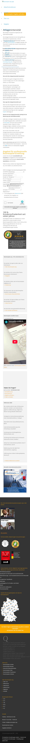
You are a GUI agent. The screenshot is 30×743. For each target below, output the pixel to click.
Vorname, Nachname (8, 173)
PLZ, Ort (5, 179)
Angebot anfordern (7, 728)
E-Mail (5, 182)
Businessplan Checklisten (9, 672)
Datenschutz (6, 191)
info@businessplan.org (11, 722)
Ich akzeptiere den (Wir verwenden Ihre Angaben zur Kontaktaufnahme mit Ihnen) (13, 195)
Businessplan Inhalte (8, 664)
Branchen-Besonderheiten (9, 668)
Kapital (4, 111)
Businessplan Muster (8, 666)
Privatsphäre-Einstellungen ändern (10, 737)
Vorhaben (6, 190)
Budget (5, 186)
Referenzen (6, 683)
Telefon (5, 180)
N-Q (4, 704)
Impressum (6, 685)
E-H (4, 700)
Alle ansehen (4, 533)
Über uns (5, 681)
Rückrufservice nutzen (7, 725)
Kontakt (5, 691)
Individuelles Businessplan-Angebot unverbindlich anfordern (15, 207)
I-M (4, 702)
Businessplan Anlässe (8, 674)
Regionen (5, 689)
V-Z (4, 708)
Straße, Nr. (6, 177)
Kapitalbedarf (7, 184)
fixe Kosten (7, 122)
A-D (4, 698)
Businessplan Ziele (7, 670)
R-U (4, 706)
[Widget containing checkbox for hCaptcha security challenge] (14, 202)
